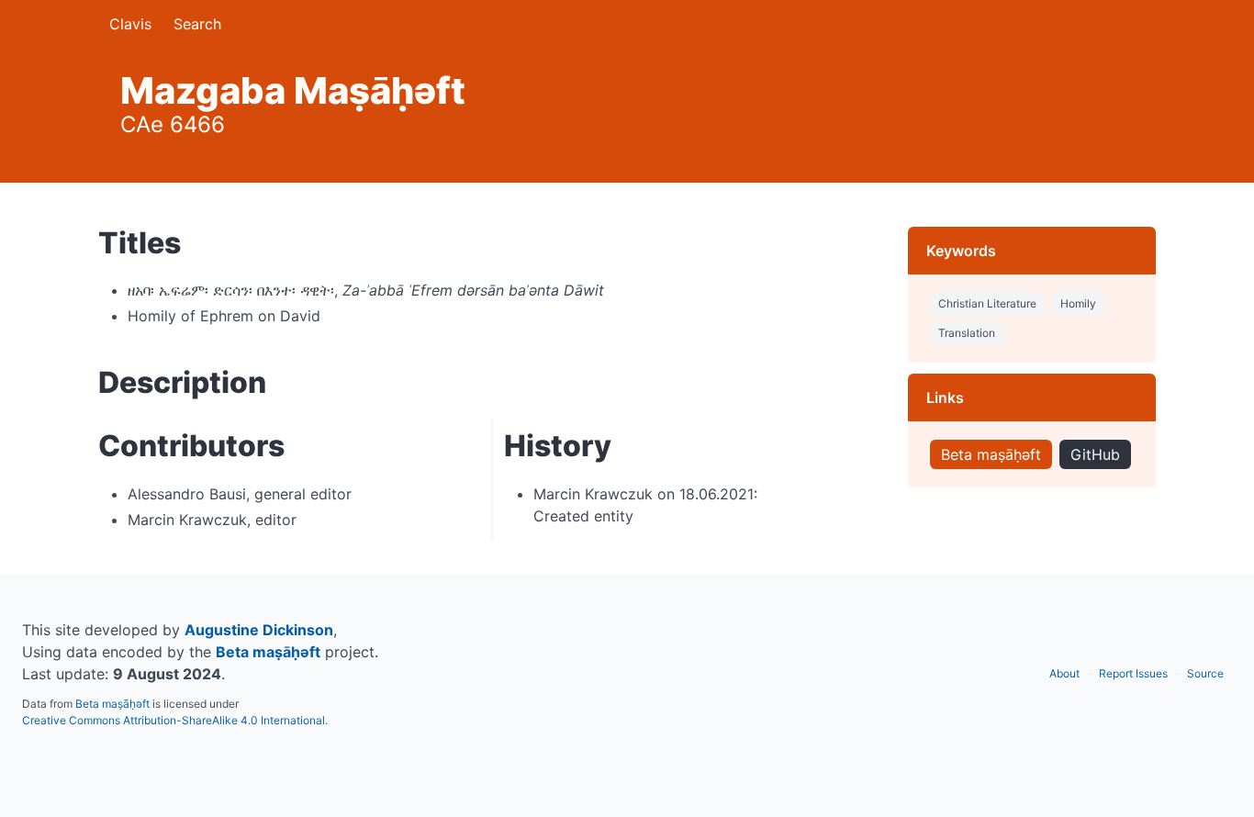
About (1064, 673)
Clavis (130, 24)
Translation (966, 333)
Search (197, 24)
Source (1205, 673)
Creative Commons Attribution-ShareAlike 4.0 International (173, 720)
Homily (1078, 303)
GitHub (1095, 454)
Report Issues (1133, 673)
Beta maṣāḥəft (991, 454)
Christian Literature (987, 303)
